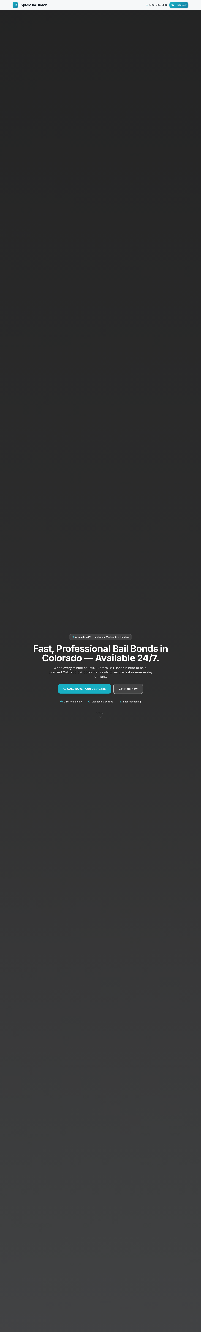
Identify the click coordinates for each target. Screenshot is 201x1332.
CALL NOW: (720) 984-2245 (86, 688)
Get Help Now (179, 5)
